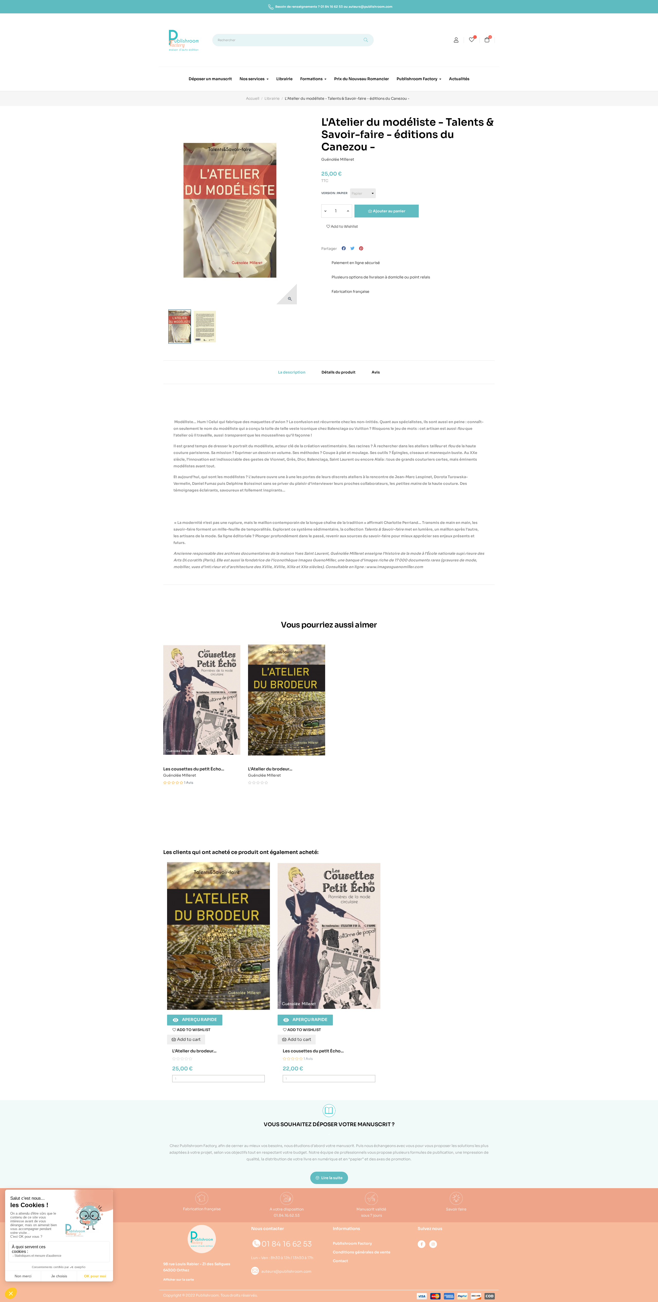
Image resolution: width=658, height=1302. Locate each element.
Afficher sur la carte (178, 1279)
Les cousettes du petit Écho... (193, 769)
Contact (340, 1261)
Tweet (352, 248)
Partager (344, 248)
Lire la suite (332, 1178)
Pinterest (361, 248)
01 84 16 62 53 (332, 6)
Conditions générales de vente (361, 1252)
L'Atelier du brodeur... (270, 769)
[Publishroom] (202, 1239)
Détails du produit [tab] (338, 372)
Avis (376, 372)
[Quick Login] (456, 40)
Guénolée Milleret (337, 158)
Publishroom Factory (352, 1243)
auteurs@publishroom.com (370, 6)
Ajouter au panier (388, 211)
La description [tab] (291, 372)
